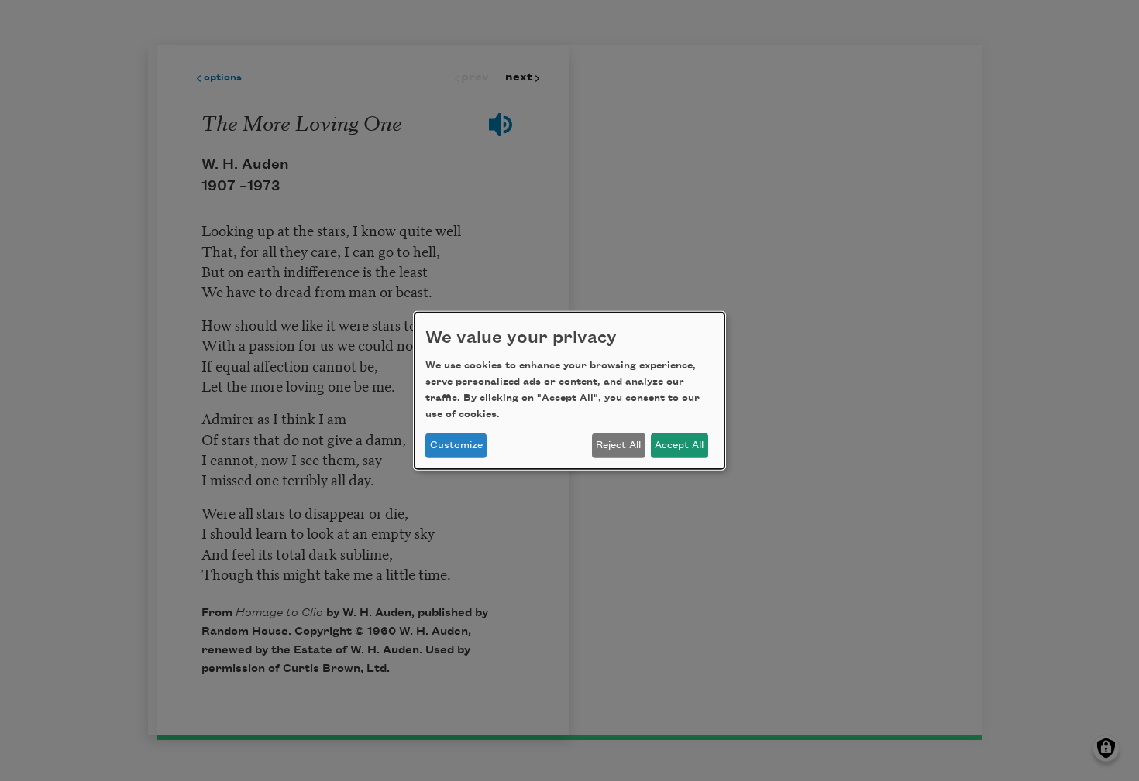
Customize (456, 445)
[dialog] (569, 390)
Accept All (679, 445)
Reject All (618, 445)
